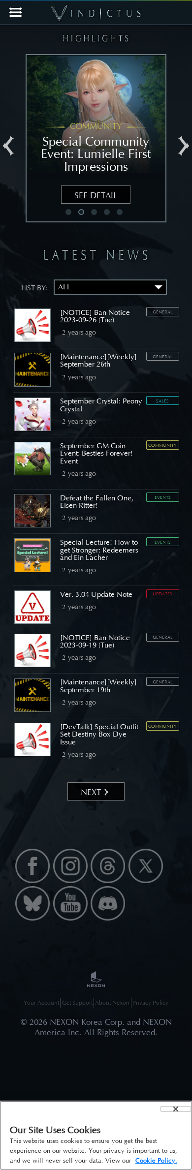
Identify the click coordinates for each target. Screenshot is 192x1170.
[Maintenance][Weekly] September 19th (98, 685)
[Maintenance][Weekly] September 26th (98, 360)
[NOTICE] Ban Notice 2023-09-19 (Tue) (95, 641)
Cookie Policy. (156, 1160)
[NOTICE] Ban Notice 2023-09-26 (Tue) (95, 316)
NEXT (91, 792)
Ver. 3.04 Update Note (96, 594)
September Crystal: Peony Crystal (101, 405)
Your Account (41, 1002)
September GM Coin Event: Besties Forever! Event (96, 453)
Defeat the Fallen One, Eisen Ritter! (96, 501)
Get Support (77, 1002)
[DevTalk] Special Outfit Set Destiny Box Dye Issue (99, 734)
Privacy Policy (150, 1002)
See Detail (99, 195)
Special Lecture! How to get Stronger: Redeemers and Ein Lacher (99, 550)
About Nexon (112, 1002)
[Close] (175, 1109)
